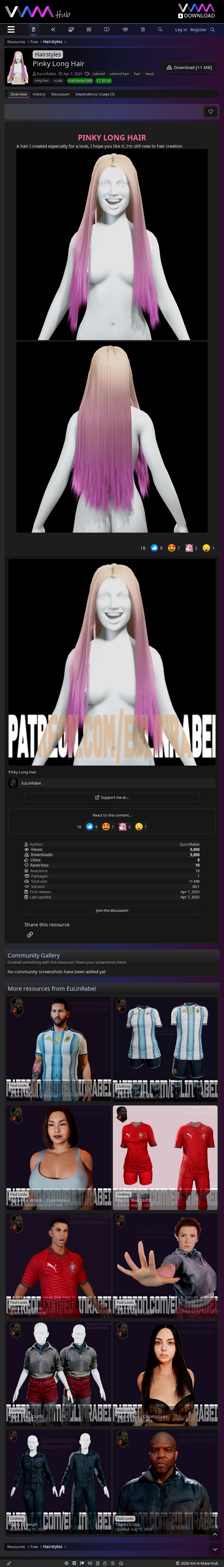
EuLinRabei (46, 73)
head (150, 73)
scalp (58, 80)
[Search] (212, 30)
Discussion (60, 94)
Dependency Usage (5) (95, 94)
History (39, 94)
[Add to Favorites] (211, 111)
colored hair (119, 73)
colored (98, 73)
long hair (42, 80)
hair (137, 73)
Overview (18, 94)
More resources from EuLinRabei (52, 988)
